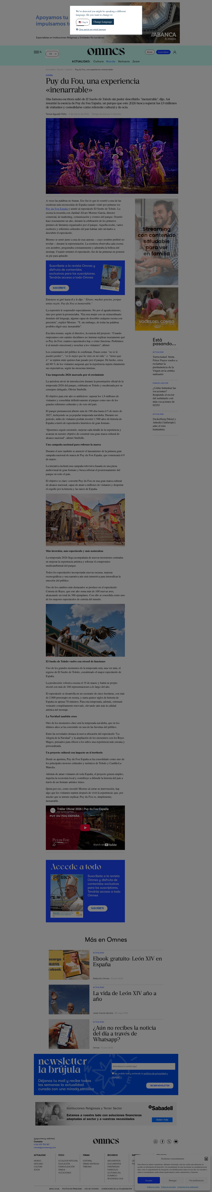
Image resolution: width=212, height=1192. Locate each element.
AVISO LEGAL (54, 1189)
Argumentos (113, 1161)
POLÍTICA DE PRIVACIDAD (72, 1189)
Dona (149, 52)
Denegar (173, 1180)
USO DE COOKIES (92, 1189)
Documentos (114, 1164)
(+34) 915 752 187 (41, 1144)
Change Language (103, 21)
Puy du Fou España (57, 208)
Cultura (98, 61)
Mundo (111, 61)
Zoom (136, 61)
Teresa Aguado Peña (56, 114)
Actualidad (50, 69)
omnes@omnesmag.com (45, 1147)
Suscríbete (163, 52)
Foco (61, 1155)
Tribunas (87, 1167)
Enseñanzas (113, 1167)
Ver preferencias (196, 1180)
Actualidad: (81, 61)
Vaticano (124, 61)
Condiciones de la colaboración (187, 1187)
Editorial (87, 1161)
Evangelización (66, 1167)
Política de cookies (153, 1187)
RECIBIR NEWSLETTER (159, 1085)
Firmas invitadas (91, 1164)
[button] (206, 1158)
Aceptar (148, 1180)
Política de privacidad (168, 1187)
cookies (115, 1077)
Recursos (112, 1155)
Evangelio (112, 1169)
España (69, 69)
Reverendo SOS (115, 1178)
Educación (64, 1164)
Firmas (86, 1155)
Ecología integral (68, 1161)
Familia (61, 1169)
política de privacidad (155, 1073)
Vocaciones (64, 1173)
